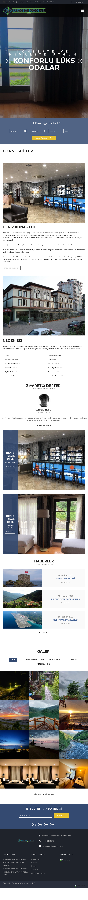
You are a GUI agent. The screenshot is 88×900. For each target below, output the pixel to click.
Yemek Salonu (43, 664)
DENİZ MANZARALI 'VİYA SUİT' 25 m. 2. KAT (15, 873)
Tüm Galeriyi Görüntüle (44, 794)
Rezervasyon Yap (44, 138)
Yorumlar (34, 870)
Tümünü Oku (44, 633)
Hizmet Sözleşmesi (38, 873)
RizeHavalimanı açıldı (65, 620)
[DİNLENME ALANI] (14, 773)
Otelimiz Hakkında (11, 268)
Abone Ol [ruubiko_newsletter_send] (61, 815)
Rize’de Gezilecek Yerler (65, 599)
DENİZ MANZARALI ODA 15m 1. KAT (15, 868)
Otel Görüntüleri (28, 659)
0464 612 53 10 (49, 2)
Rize (43, 659)
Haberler (34, 863)
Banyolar (72, 659)
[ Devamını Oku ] (65, 582)
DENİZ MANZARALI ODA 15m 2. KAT (15, 859)
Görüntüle (10, 466)
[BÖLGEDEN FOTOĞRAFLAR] (73, 744)
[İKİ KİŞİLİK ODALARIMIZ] (73, 773)
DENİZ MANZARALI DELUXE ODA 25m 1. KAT (14, 864)
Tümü (12, 659)
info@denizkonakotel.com (53, 846)
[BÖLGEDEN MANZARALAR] (14, 685)
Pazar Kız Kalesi (65, 578)
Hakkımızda (35, 859)
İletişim (34, 866)
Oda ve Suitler (56, 659)
